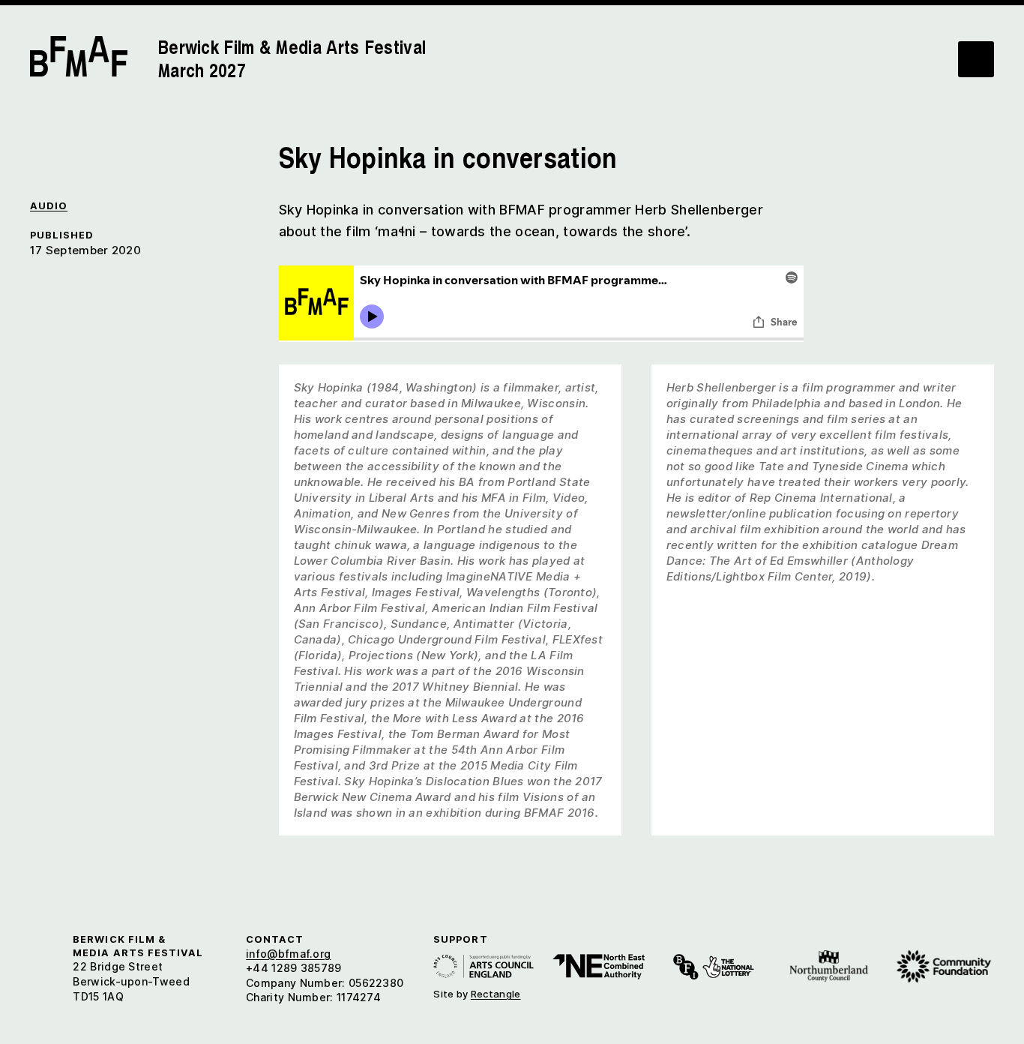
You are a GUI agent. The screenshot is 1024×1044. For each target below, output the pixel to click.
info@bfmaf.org (288, 953)
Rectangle (496, 994)
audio (48, 206)
